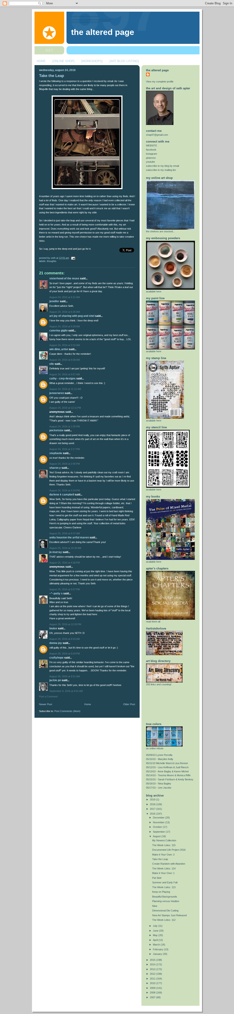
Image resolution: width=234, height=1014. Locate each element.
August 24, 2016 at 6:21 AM (64, 297)
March (157, 944)
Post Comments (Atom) (67, 711)
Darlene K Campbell (61, 494)
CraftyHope (56, 657)
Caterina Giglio (58, 330)
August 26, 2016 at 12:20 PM (65, 624)
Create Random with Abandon (168, 863)
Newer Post (45, 704)
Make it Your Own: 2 (163, 854)
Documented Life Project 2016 (169, 849)
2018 (153, 804)
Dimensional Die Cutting (165, 910)
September (159, 831)
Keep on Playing (161, 891)
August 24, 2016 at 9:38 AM (64, 359)
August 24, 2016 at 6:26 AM (64, 311)
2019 (153, 799)
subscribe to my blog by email (162, 165)
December (159, 817)
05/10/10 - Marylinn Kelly (159, 759)
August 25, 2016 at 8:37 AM (64, 533)
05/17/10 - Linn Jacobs (158, 787)
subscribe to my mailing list (161, 170)
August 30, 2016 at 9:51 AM (64, 676)
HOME (41, 61)
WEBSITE (151, 145)
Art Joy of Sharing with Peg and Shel (71, 316)
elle (51, 363)
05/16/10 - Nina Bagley (158, 783)
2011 (153, 978)
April (155, 940)
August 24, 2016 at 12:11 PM (65, 407)
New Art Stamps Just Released (169, 915)
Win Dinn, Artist (58, 349)
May (155, 935)
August (157, 836)
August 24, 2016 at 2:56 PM (64, 463)
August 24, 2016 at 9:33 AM (64, 345)
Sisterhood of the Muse (64, 278)
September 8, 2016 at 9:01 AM (66, 691)
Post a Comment (48, 696)
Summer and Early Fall (164, 882)
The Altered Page (102, 32)
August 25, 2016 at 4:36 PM (64, 562)
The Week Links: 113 (164, 887)
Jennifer (54, 301)
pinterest (151, 157)
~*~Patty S (56, 593)
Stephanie (55, 453)
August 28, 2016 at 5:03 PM (64, 653)
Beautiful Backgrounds (164, 896)
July (155, 925)
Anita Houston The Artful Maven (69, 537)
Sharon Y (55, 467)
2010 (153, 983)
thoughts (51, 261)
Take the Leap (51, 76)
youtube (150, 161)
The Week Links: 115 (164, 845)
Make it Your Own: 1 (163, 873)
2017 (153, 808)
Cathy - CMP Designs (62, 378)
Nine (154, 906)
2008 (153, 992)
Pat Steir (157, 877)
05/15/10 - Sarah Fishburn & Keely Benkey (169, 779)
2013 (153, 969)
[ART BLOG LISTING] (124, 61)
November (159, 822)
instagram (151, 153)
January (158, 954)
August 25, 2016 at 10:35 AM (65, 548)
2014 (153, 964)
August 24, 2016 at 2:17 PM (64, 449)
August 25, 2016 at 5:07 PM (64, 589)
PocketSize (56, 430)
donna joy (55, 643)
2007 (153, 997)
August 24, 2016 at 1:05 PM (64, 426)
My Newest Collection (164, 840)
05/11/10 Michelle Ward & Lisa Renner (167, 763)
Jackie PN (55, 680)
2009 (153, 988)
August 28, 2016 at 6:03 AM (64, 639)
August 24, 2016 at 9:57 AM (64, 374)
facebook (151, 149)
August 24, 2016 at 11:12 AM (65, 389)
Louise (53, 628)
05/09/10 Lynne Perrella (159, 755)
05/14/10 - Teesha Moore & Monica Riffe (168, 775)
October (158, 827)
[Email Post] (72, 258)
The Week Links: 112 (164, 920)
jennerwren (56, 393)
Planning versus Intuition (165, 901)
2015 (153, 959)
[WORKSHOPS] (92, 61)
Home (87, 704)
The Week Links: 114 (164, 868)
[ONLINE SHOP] (63, 61)
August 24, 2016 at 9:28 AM (64, 326)
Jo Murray (55, 552)
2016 (153, 813)
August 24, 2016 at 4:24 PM (64, 490)
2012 (153, 973)
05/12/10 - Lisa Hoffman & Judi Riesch (167, 767)
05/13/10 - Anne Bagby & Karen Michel (167, 771)
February (158, 949)
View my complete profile (159, 81)
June (156, 930)
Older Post (129, 704)
